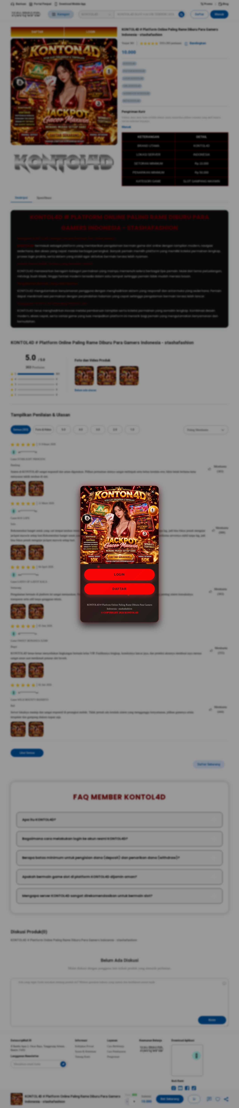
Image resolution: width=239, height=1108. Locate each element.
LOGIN (119, 574)
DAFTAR (119, 588)
